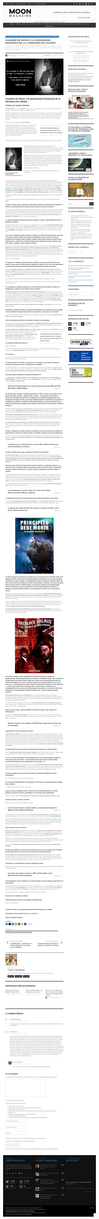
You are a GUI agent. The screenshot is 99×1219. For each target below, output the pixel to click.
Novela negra (9, 932)
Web (6, 917)
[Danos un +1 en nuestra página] (21, 1186)
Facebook (19, 976)
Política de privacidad (87, 51)
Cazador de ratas (20, 930)
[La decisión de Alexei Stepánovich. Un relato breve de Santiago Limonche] (37, 1180)
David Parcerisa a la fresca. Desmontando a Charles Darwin (48, 1166)
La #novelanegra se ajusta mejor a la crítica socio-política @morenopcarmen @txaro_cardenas (29, 491)
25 (62, 1165)
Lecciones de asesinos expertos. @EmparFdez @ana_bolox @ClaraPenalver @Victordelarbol (30, 874)
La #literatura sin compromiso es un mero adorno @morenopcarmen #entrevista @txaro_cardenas (33, 445)
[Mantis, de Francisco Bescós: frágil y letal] (14, 1000)
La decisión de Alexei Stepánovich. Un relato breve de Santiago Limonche (49, 1181)
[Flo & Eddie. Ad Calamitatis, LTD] (37, 1189)
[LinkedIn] (80, 3)
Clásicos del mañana (13, 36)
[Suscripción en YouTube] (70, 329)
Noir (44, 36)
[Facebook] (74, 3)
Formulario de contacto (20, 1116)
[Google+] (77, 3)
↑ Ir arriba (91, 1207)
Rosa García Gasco (53, 997)
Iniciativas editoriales (51, 930)
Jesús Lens (9, 757)
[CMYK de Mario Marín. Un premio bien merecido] (34, 1002)
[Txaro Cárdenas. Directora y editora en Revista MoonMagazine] (37, 1195)
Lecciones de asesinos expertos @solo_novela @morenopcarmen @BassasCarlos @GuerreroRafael (32, 808)
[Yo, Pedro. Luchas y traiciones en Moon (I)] (37, 1174)
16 (62, 1173)
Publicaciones (18, 932)
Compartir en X (57, 388)
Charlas (27, 930)
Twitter (11, 976)
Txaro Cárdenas (53, 36)
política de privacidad (17, 1100)
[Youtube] (88, 3)
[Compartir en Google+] (57, 55)
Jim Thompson (55, 295)
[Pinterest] (83, 3)
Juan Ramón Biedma (17, 190)
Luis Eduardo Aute (71, 1184)
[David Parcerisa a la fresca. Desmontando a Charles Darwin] (37, 1165)
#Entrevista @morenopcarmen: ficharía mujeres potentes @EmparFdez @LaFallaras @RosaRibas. (34, 387)
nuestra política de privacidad (39, 1117)
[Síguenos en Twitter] (70, 324)
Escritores (41, 930)
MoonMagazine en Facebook (76, 310)
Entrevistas (37, 36)
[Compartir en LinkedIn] (60, 55)
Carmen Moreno (10, 930)
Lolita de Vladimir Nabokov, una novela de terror (80, 265)
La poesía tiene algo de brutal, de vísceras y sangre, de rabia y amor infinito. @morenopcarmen (33, 509)
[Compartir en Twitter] (54, 55)
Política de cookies (89, 1191)
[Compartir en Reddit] (62, 55)
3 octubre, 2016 (22, 55)
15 (62, 1195)
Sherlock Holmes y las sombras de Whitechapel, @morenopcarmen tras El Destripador (34, 724)
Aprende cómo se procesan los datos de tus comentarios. (43, 1149)
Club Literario (27, 36)
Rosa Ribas (37, 379)
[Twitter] (85, 3)
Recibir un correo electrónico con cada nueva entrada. (21, 1141)
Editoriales (34, 930)
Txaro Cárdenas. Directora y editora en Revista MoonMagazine (49, 1196)
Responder (26, 1021)
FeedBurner (86, 61)
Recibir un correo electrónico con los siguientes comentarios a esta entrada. (26, 1138)
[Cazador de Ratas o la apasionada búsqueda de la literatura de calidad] (34, 76)
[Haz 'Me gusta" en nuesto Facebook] (82, 324)
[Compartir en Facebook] (52, 55)
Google (27, 976)
